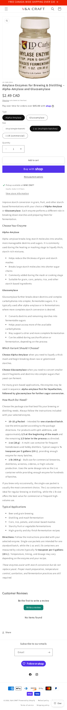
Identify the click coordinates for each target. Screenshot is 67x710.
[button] (6, 9)
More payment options (33, 176)
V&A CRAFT (14, 700)
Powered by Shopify (27, 700)
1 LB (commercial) (15, 135)
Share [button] (8, 632)
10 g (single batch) (17, 129)
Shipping (5, 100)
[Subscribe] (49, 652)
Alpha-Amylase (14, 117)
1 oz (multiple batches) (45, 128)
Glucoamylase (36, 117)
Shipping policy (43, 705)
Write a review (33, 607)
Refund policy (43, 700)
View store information (17, 193)
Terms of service (27, 705)
